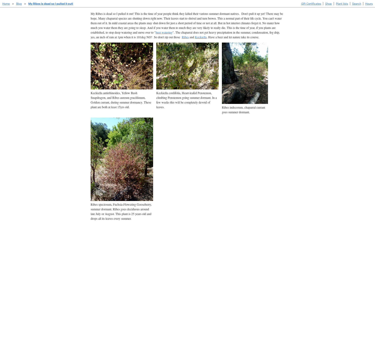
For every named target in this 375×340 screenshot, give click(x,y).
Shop (328, 3)
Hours (369, 3)
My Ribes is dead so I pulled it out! (50, 3)
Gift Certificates (311, 3)
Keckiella (201, 37)
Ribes (185, 37)
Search (356, 3)
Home (6, 3)
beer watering (164, 32)
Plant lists (342, 3)
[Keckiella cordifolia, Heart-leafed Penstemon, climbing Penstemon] (187, 88)
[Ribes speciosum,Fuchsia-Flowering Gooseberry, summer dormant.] (122, 200)
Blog (19, 3)
